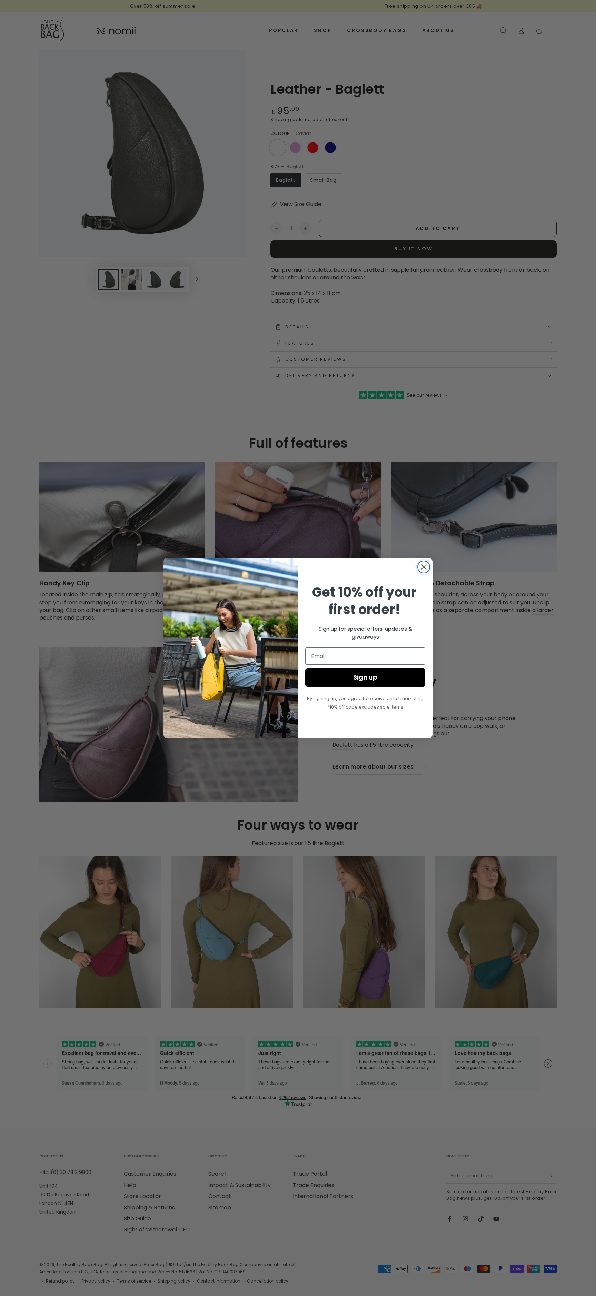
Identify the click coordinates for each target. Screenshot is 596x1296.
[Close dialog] (424, 567)
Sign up (365, 677)
